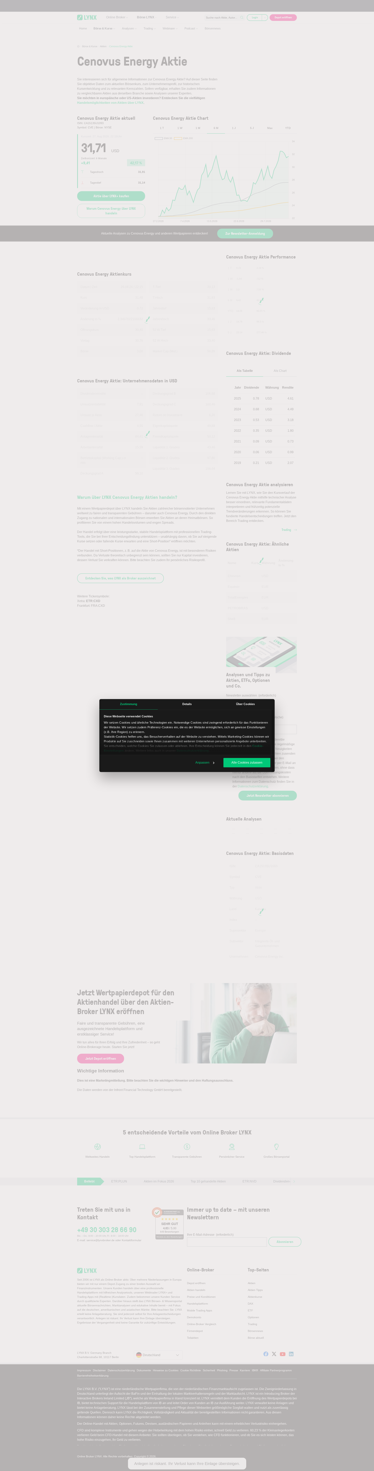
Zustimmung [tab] (128, 704)
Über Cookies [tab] (245, 704)
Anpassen (202, 762)
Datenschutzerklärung (193, 750)
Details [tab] (187, 704)
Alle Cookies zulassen (246, 762)
